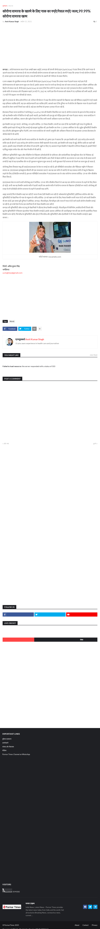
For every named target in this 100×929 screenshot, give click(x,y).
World (11, 6)
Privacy (94, 925)
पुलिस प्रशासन (6, 739)
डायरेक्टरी (5, 743)
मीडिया (4, 750)
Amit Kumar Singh (34, 339)
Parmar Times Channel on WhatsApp (16, 754)
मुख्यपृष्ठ (5, 6)
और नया (6, 444)
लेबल (81, 640)
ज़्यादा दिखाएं (93, 355)
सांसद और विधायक (8, 747)
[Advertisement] (50, 44)
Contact (86, 925)
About (77, 925)
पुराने (94, 444)
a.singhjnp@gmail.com (12, 272)
